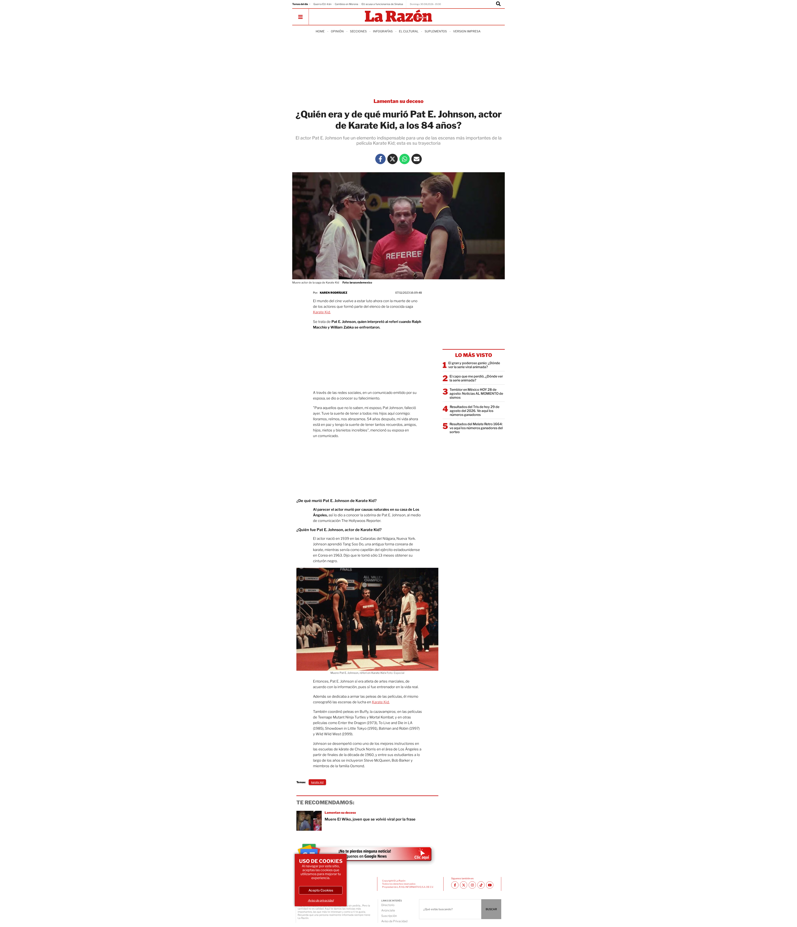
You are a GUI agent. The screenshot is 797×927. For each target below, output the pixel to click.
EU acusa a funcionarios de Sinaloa (382, 4)
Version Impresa (466, 31)
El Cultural (408, 31)
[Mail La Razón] (416, 159)
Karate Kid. (322, 312)
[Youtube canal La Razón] (489, 885)
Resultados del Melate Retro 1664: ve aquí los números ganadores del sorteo (476, 428)
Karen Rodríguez (333, 292)
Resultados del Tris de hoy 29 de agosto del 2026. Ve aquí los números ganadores (474, 411)
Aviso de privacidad (321, 900)
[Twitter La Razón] (392, 159)
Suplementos (436, 31)
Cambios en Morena (346, 4)
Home (320, 31)
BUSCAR (491, 909)
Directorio (387, 905)
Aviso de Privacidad (394, 921)
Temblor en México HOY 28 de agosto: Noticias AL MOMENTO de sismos (476, 393)
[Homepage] (398, 16)
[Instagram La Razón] (472, 885)
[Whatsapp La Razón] (404, 159)
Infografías (383, 31)
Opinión (337, 31)
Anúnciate (388, 910)
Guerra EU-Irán (322, 4)
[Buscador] (498, 4)
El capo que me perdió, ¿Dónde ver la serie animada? (476, 378)
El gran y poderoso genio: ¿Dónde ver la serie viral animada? (474, 365)
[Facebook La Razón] (380, 159)
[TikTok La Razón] (481, 885)
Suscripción (389, 915)
